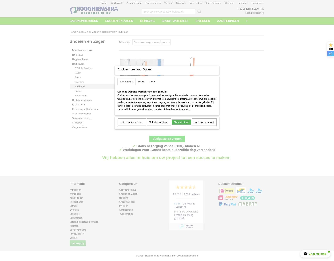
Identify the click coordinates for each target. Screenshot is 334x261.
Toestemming (126, 81)
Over (152, 81)
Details (141, 81)
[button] (315, 254)
